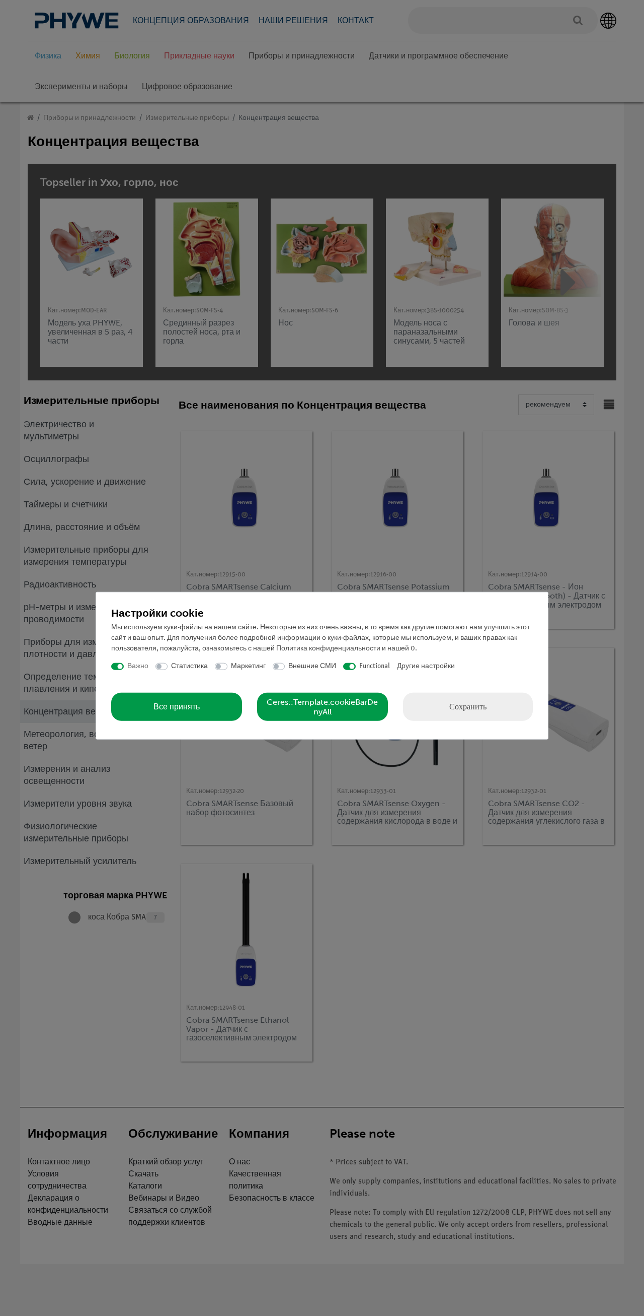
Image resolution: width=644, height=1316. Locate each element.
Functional (374, 666)
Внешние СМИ (312, 666)
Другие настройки (426, 666)
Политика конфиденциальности (328, 648)
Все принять (176, 706)
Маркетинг (248, 666)
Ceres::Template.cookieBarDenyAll (322, 706)
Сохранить (468, 706)
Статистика (189, 666)
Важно (137, 666)
